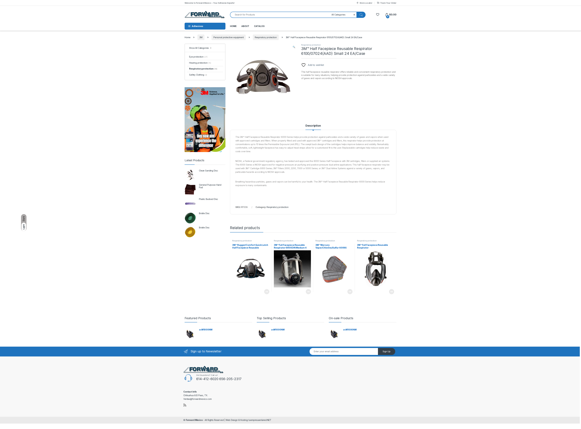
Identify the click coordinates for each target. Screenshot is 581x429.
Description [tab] (313, 125)
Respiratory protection (266, 37)
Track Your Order (388, 3)
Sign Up (387, 351)
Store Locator (366, 3)
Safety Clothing (198, 74)
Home (187, 37)
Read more (266, 291)
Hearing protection (200, 62)
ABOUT (245, 26)
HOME (233, 26)
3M (200, 37)
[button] (294, 47)
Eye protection (198, 56)
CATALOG (259, 26)
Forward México (194, 420)
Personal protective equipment (228, 37)
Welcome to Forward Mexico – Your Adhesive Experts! (210, 3)
